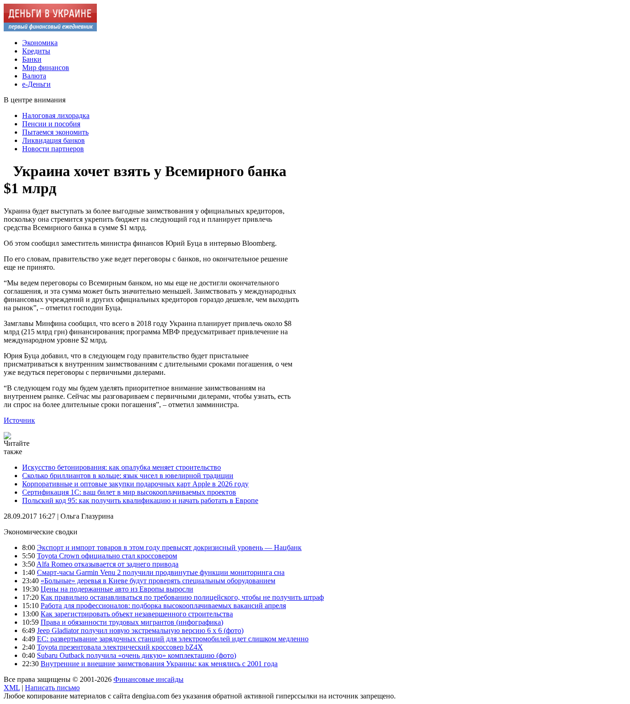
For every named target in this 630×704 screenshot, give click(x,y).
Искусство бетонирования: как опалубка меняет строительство (121, 467)
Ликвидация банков (53, 140)
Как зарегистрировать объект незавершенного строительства (137, 614)
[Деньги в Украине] (50, 29)
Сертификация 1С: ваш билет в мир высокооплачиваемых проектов (129, 492)
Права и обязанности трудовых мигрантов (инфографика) (132, 622)
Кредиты (36, 51)
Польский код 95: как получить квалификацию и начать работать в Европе (140, 500)
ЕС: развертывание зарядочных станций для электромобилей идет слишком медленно (173, 639)
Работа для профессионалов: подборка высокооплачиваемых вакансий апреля (163, 605)
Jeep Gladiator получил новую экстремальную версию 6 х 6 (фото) (140, 630)
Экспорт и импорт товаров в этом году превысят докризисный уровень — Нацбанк (169, 547)
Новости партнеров (53, 149)
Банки (32, 59)
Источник (19, 420)
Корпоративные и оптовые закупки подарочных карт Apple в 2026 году (135, 484)
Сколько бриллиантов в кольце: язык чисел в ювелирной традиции (127, 475)
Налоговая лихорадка (55, 115)
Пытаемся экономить (55, 132)
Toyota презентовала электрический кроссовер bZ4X (120, 647)
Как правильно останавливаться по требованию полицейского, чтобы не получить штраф (182, 597)
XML (12, 688)
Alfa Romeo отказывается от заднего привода (107, 564)
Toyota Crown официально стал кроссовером (107, 556)
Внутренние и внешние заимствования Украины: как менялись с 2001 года (159, 664)
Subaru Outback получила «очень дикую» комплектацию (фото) (136, 655)
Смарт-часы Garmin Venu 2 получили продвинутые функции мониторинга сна (161, 572)
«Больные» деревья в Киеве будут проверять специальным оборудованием (158, 581)
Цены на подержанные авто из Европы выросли (117, 589)
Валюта (34, 76)
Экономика (40, 43)
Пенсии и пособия (51, 124)
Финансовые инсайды (148, 679)
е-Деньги (36, 84)
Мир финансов (45, 67)
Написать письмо (52, 688)
